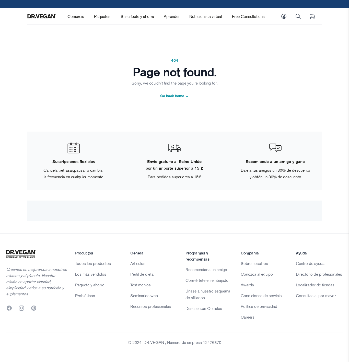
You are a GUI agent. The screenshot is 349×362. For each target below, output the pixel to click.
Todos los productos (93, 263)
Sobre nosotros (254, 263)
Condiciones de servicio (261, 295)
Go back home (174, 96)
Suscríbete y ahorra (137, 16)
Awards (247, 284)
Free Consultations (248, 16)
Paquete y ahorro (89, 284)
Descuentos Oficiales (203, 308)
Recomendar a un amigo (206, 269)
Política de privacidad (259, 306)
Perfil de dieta (142, 274)
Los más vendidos (90, 274)
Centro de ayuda (310, 263)
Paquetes (102, 16)
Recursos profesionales (150, 306)
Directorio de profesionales (319, 274)
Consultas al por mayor (316, 295)
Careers (247, 317)
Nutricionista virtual (205, 16)
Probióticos (85, 295)
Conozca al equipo (257, 274)
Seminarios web (144, 295)
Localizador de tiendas (315, 284)
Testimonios (140, 284)
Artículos (137, 263)
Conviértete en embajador (207, 280)
